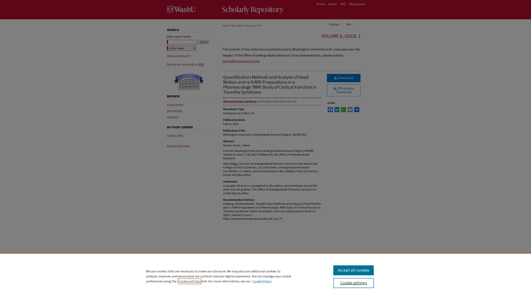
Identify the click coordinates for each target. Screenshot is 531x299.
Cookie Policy (262, 281)
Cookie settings (189, 281)
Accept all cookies (353, 270)
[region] (265, 276)
